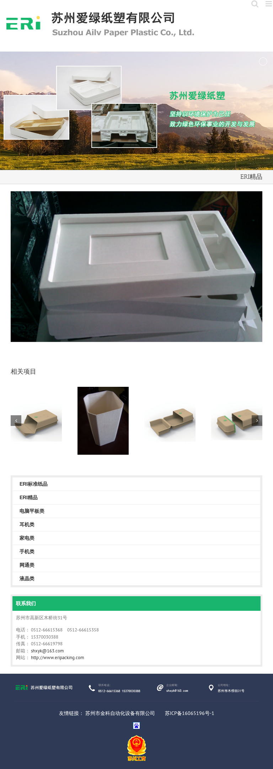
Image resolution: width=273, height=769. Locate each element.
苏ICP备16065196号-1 (189, 713)
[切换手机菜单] (269, 3)
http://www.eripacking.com (57, 658)
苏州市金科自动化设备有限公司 (120, 713)
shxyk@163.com (47, 651)
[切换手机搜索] (254, 3)
